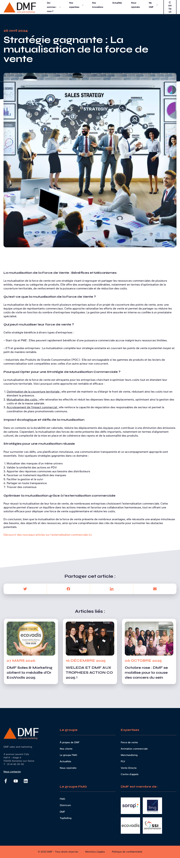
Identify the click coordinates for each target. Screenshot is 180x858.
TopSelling (65, 818)
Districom (65, 805)
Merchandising (129, 755)
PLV (123, 761)
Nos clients (66, 748)
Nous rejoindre (68, 767)
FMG (62, 798)
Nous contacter (12, 771)
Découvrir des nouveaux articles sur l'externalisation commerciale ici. (48, 534)
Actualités (65, 761)
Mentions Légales (95, 851)
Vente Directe (129, 767)
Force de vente (129, 742)
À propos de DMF (69, 742)
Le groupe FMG (68, 755)
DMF (62, 811)
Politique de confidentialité (127, 851)
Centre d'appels (130, 774)
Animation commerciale (134, 748)
